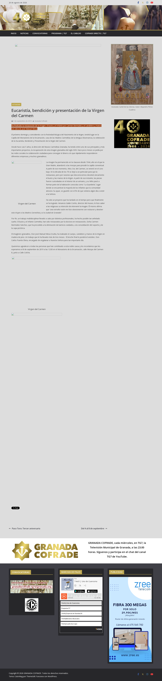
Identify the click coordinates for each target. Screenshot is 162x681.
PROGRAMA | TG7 (59, 33)
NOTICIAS (24, 33)
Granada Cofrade (41, 121)
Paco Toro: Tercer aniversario (26, 528)
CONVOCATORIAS (40, 33)
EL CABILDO (76, 33)
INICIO (13, 33)
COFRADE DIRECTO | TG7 (95, 33)
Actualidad (16, 104)
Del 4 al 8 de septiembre (92, 528)
